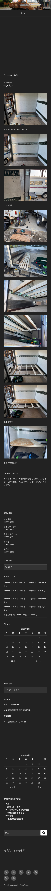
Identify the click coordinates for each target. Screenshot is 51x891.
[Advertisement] (25, 43)
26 (7, 656)
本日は (6, 542)
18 (45, 647)
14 (20, 647)
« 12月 (12, 661)
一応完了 (8, 85)
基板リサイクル (10, 527)
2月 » (38, 661)
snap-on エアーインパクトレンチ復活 (19, 582)
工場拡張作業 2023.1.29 (14, 615)
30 (32, 656)
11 (45, 642)
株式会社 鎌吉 (14, 3)
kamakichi (42, 582)
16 (32, 647)
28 (20, 656)
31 (39, 656)
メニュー (26, 13)
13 (13, 647)
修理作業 (7, 519)
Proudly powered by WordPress (16, 885)
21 (20, 652)
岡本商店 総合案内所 (14, 850)
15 (26, 647)
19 (7, 652)
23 (32, 652)
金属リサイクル (10, 534)
